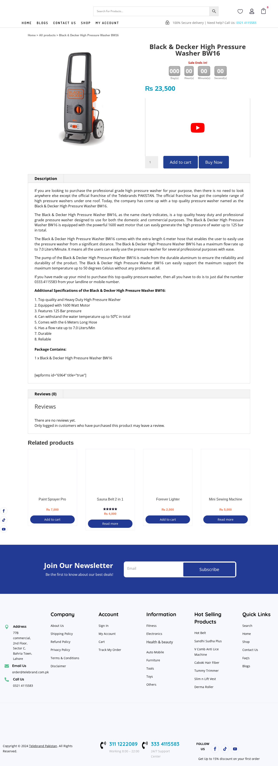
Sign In (104, 626)
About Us (57, 626)
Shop (86, 23)
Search (247, 626)
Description (46, 178)
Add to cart (180, 162)
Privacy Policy (61, 650)
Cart (102, 642)
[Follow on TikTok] (3, 520)
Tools (150, 668)
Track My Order (110, 650)
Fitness (151, 626)
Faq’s (246, 658)
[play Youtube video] (197, 127)
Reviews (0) (45, 393)
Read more (110, 524)
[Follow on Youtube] (3, 529)
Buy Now (213, 162)
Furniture (153, 660)
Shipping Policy (62, 634)
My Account (107, 23)
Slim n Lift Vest (205, 679)
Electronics (154, 634)
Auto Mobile (155, 652)
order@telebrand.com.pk (30, 672)
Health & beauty (159, 642)
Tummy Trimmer (206, 671)
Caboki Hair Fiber (206, 662)
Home (27, 23)
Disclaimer (58, 666)
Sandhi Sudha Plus (208, 641)
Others (151, 684)
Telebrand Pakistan (43, 746)
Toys (149, 676)
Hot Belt (200, 633)
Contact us (64, 23)
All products (47, 35)
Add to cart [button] (52, 519)
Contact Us (250, 650)
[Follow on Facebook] (3, 511)
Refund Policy (61, 642)
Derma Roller (203, 687)
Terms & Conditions (65, 658)
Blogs (42, 23)
